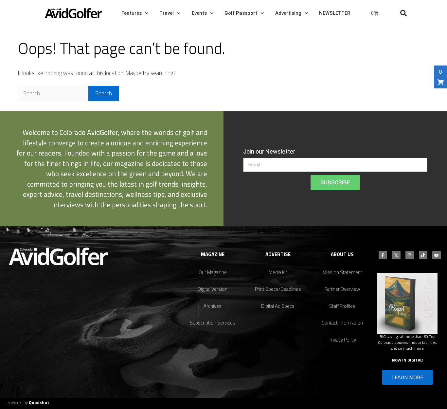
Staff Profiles (342, 306)
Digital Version (212, 289)
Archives (213, 306)
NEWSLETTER (334, 13)
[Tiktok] (423, 255)
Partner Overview (342, 289)
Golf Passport (240, 13)
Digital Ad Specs (278, 306)
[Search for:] (53, 93)
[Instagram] (409, 255)
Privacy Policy (342, 340)
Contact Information (342, 322)
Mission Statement (342, 272)
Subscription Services (212, 322)
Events (199, 13)
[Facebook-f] (383, 255)
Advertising (288, 13)
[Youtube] (436, 255)
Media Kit (278, 272)
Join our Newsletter (269, 151)
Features (131, 13)
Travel (166, 13)
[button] (403, 13)
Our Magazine (213, 272)
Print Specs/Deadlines (278, 289)
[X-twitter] (396, 255)
